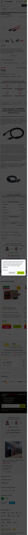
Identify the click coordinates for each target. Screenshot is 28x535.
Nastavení (5, 270)
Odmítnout (12, 272)
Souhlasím (20, 272)
